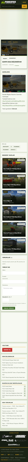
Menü (24, 2)
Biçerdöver (15, 42)
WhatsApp (6, 146)
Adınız (3, 270)
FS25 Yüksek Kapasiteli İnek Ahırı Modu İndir (13, 377)
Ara (24, 6)
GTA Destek (7, 436)
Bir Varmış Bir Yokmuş (20, 440)
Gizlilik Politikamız (5, 457)
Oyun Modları (7, 440)
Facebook (16, 146)
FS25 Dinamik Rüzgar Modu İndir (10, 360)
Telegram (5, 149)
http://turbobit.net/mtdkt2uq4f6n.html (13, 101)
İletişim (12, 457)
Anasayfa (4, 42)
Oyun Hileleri (14, 444)
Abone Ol (7, 350)
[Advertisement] (14, 24)
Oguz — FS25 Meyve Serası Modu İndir (12, 416)
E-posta (5, 277)
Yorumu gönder (9, 308)
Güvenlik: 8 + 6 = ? (7, 297)
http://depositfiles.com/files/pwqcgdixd (13, 105)
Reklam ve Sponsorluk (20, 457)
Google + (13, 149)
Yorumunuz (5, 285)
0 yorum (17, 65)
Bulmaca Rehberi (20, 436)
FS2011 (9, 42)
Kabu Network (4, 460)
